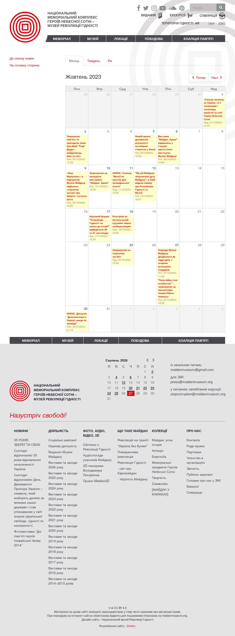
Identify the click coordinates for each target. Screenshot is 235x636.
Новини (21, 430)
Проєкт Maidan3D (96, 480)
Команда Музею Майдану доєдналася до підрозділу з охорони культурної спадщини (167, 259)
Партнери (194, 451)
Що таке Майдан (133, 430)
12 (154, 168)
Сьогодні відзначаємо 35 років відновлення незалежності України (27, 459)
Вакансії (193, 486)
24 (109, 393)
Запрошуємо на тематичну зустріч (121, 253)
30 (85, 308)
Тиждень (93, 60)
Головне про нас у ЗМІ (204, 480)
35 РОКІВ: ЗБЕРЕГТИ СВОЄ (27, 442)
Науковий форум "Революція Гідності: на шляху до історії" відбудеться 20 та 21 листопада (99, 224)
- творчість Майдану (133, 479)
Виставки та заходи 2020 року (62, 528)
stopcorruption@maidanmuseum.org (198, 393)
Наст (214, 77)
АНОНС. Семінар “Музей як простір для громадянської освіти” (121, 179)
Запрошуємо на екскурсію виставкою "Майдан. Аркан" (99, 177)
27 (177, 245)
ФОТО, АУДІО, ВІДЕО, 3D (94, 433)
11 (131, 168)
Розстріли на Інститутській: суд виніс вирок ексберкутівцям (121, 221)
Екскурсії (177, 15)
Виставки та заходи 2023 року (62, 496)
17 (108, 211)
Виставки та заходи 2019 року (62, 538)
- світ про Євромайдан (127, 470)
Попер (201, 77)
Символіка (160, 483)
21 (138, 387)
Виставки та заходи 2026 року (62, 464)
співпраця (208, 15)
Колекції (159, 430)
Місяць (76, 61)
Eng (221, 23)
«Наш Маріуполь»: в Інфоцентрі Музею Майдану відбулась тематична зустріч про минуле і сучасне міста (77, 186)
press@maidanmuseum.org (192, 381)
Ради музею (196, 446)
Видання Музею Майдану (60, 454)
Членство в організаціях (196, 460)
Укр (211, 23)
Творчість (159, 477)
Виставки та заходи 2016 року (62, 570)
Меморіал (62, 38)
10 (108, 168)
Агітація (157, 450)
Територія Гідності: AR (180, 23)
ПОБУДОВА (154, 38)
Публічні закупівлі (200, 474)
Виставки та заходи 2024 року (62, 485)
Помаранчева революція (128, 454)
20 (130, 387)
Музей (92, 38)
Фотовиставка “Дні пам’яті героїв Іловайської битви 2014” (27, 538)
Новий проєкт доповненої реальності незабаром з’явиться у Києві (145, 143)
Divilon (131, 626)
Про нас (194, 430)
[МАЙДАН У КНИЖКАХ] (160, 491)
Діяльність (58, 430)
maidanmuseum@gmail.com (192, 369)
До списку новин (22, 58)
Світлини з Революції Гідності (97, 446)
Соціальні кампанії (62, 440)
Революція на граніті (133, 440)
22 (145, 387)
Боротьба (159, 456)
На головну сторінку (24, 65)
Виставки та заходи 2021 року (62, 517)
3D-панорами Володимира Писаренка (93, 470)
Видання (148, 15)
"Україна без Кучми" (132, 446)
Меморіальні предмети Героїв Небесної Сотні (164, 467)
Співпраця (194, 492)
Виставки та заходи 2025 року (62, 475)
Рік (110, 60)
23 (152, 387)
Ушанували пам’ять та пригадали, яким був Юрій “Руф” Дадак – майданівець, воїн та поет (76, 146)
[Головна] (29, 30)
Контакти (193, 440)
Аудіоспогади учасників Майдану (97, 457)
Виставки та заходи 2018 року (62, 549)
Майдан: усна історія (162, 442)
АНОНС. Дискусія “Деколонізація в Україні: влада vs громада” (77, 318)
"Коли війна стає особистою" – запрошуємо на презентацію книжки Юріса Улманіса (168, 288)
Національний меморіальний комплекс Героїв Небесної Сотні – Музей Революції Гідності (73, 19)
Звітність (193, 468)
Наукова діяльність (62, 446)
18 (131, 211)
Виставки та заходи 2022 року (62, 507)
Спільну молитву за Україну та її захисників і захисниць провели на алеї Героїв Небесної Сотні (214, 109)
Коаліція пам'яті (198, 38)
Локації (121, 38)
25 (131, 245)
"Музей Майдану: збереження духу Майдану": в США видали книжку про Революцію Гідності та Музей (145, 182)
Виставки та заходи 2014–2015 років (62, 580)
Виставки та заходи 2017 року (62, 559)
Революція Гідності (132, 462)
